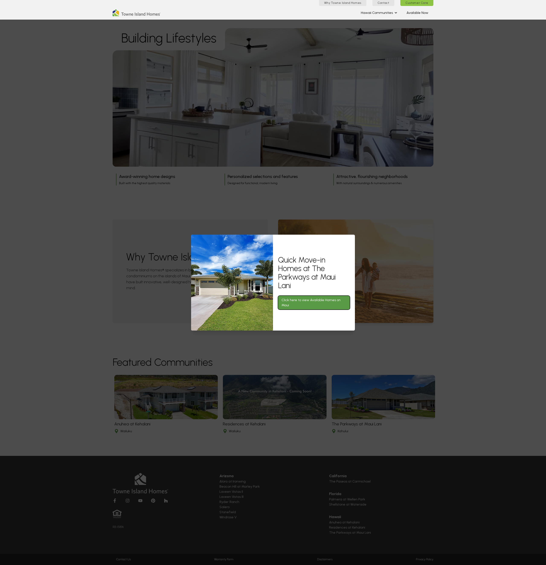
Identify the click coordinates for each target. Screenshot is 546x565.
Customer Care (416, 3)
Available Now (417, 13)
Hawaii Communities (377, 13)
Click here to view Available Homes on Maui (311, 302)
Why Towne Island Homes (342, 3)
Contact (383, 3)
